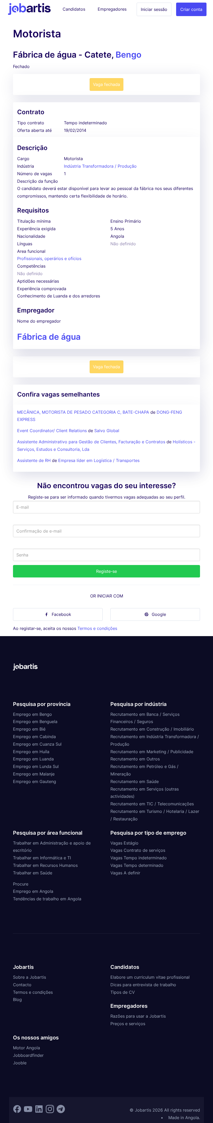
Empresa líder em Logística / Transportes (98, 460)
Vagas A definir (125, 872)
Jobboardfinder (28, 1055)
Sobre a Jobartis (29, 977)
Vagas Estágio (124, 843)
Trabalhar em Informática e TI (42, 857)
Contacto (22, 984)
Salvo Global (106, 430)
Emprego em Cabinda (34, 736)
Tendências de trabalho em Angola (47, 898)
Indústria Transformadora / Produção (100, 166)
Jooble (19, 1062)
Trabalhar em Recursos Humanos (45, 865)
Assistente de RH (34, 460)
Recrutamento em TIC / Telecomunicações (152, 803)
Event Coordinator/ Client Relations (52, 430)
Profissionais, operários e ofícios (49, 258)
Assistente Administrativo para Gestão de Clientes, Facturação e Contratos (92, 441)
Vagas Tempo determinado (136, 865)
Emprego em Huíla (31, 751)
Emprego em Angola (33, 891)
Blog (17, 999)
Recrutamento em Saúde (134, 781)
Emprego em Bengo (32, 714)
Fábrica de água (49, 337)
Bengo (128, 55)
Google (159, 614)
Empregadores (112, 9)
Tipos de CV (122, 992)
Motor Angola (26, 1047)
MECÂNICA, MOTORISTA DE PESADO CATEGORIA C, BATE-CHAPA (83, 412)
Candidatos (74, 9)
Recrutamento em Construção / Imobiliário (152, 729)
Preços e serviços (127, 1023)
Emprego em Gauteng (34, 781)
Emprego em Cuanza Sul (37, 744)
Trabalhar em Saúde (32, 872)
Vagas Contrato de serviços (137, 850)
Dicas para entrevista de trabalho (143, 984)
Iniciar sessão (154, 9)
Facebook (61, 614)
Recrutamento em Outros (135, 758)
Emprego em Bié (29, 729)
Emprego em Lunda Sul (36, 766)
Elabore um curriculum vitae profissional (150, 977)
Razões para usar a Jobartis (138, 1016)
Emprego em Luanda (33, 758)
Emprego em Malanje (34, 774)
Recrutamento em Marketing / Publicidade (151, 751)
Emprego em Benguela (35, 721)
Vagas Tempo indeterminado (138, 857)
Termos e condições (97, 628)
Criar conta (191, 9)
